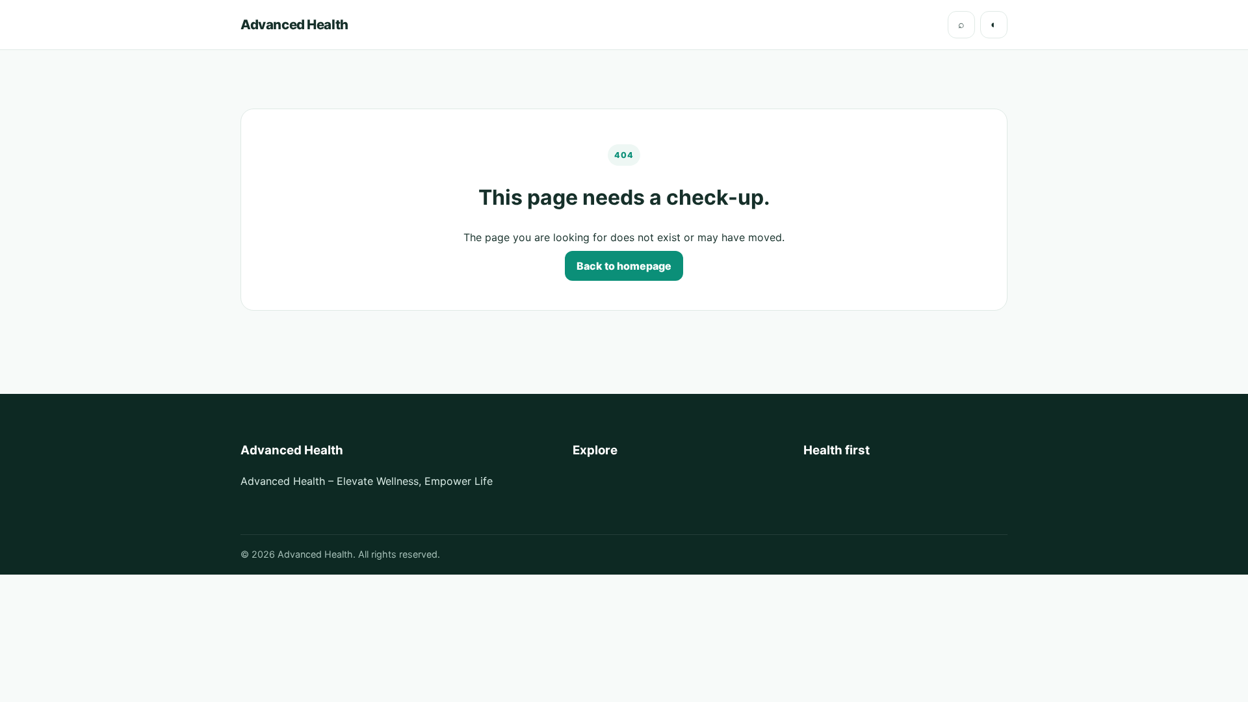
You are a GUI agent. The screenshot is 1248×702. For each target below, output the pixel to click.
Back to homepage (624, 265)
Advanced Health (294, 24)
